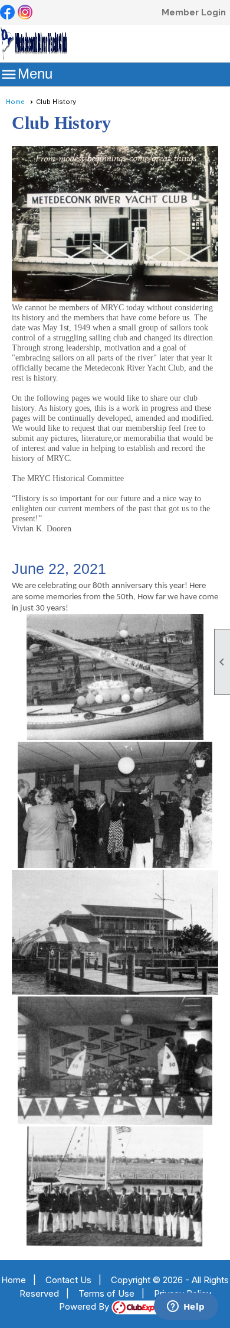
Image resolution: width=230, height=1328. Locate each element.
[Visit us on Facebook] (7, 13)
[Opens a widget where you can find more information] (185, 1307)
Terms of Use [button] (106, 1293)
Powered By (85, 1306)
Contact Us (68, 1279)
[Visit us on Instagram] (25, 13)
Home (15, 102)
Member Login (194, 12)
